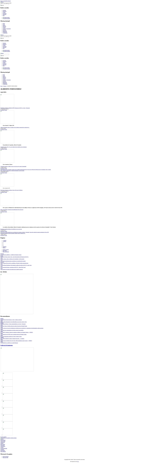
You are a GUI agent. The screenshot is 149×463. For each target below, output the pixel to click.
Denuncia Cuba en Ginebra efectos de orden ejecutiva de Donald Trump (13, 326)
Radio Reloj (2, 444)
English (8, 17)
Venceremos (2, 450)
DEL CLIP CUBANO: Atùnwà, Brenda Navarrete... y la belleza (12, 338)
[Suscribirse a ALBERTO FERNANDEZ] (8, 437)
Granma (1, 447)
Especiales (5, 30)
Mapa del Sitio (5, 457)
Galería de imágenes (6, 345)
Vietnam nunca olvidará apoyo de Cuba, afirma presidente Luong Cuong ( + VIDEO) (16, 340)
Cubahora (2, 449)
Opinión (4, 29)
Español (8, 18)
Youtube (4, 10)
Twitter (4, 12)
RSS (3, 15)
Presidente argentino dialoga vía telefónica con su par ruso (11, 229)
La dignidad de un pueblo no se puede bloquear (9, 342)
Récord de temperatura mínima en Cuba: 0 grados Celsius (11, 336)
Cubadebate (2, 442)
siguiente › (5, 246)
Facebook (4, 13)
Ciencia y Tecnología (7, 28)
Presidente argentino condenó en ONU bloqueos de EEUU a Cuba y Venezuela (15, 107)
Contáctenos (5, 32)
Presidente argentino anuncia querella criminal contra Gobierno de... (12, 233)
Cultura (4, 27)
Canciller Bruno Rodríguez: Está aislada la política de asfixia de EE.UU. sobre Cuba (15, 265)
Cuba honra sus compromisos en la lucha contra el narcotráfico (11, 330)
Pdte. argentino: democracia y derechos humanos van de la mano (12, 170)
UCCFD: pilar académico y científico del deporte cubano (10, 254)
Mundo (4, 25)
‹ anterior (4, 241)
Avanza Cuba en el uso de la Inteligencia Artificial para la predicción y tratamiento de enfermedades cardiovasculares (21, 328)
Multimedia (5, 31)
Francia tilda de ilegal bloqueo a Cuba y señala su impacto (11, 319)
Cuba (4, 24)
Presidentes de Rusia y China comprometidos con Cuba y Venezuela (13, 323)
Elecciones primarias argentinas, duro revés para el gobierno (11, 190)
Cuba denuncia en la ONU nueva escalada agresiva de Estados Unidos (13, 334)
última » (4, 247)
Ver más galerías (3, 436)
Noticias (4, 86)
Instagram (4, 11)
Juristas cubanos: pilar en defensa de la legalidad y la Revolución (12, 258)
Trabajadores (2, 446)
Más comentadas (6, 251)
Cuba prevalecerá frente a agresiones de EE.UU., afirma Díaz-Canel (12, 267)
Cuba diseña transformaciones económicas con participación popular (13, 261)
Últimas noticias (6, 249)
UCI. (78, 461)
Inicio (4, 23)
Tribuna (1, 443)
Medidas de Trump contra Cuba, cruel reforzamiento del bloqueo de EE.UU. (14, 256)
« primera (4, 240)
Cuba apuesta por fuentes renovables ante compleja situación (11, 269)
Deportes (4, 26)
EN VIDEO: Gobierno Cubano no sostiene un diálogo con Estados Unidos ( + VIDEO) (16, 332)
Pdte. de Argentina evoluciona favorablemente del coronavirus (11, 209)
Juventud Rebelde (3, 448)
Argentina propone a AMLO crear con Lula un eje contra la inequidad (13, 166)
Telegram (4, 14)
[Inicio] (1, 2)
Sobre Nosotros (5, 456)
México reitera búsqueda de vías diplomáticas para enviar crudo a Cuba (13, 321)
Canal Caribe (2, 441)
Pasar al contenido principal (5, 0)
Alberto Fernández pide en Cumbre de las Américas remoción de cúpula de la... (15, 127)
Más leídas (5, 250)
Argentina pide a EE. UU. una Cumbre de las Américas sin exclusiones (13, 146)
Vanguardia (2, 445)
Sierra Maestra (3, 451)
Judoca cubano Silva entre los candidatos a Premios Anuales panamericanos (14, 263)
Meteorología (2, 440)
